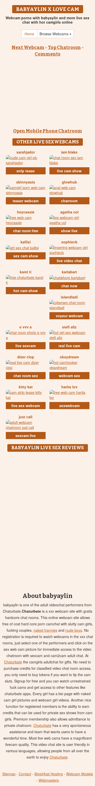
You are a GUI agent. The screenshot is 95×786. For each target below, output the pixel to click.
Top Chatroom (64, 47)
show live (69, 230)
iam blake (69, 152)
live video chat (69, 260)
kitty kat (26, 386)
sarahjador (25, 152)
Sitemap (8, 773)
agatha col (69, 211)
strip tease (25, 170)
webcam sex (69, 375)
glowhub (69, 182)
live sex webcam (25, 405)
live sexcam (25, 345)
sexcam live (25, 435)
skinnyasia (25, 182)
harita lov (69, 386)
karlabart (69, 271)
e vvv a (26, 326)
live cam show (69, 170)
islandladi (69, 296)
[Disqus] (47, 517)
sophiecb (69, 241)
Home (29, 33)
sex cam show (25, 255)
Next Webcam (28, 47)
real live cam (69, 345)
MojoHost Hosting (48, 773)
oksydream (69, 356)
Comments (47, 54)
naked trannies (45, 630)
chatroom (69, 200)
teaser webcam (26, 200)
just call (25, 416)
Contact (25, 773)
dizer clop (25, 356)
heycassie (25, 211)
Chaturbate (13, 661)
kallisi (26, 241)
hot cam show (25, 290)
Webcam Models (79, 773)
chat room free (25, 230)
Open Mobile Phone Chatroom (47, 131)
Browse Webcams (54, 33)
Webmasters (49, 780)
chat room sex (25, 375)
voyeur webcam (69, 315)
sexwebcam (69, 405)
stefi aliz (69, 326)
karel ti (25, 271)
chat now (69, 285)
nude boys (73, 630)
